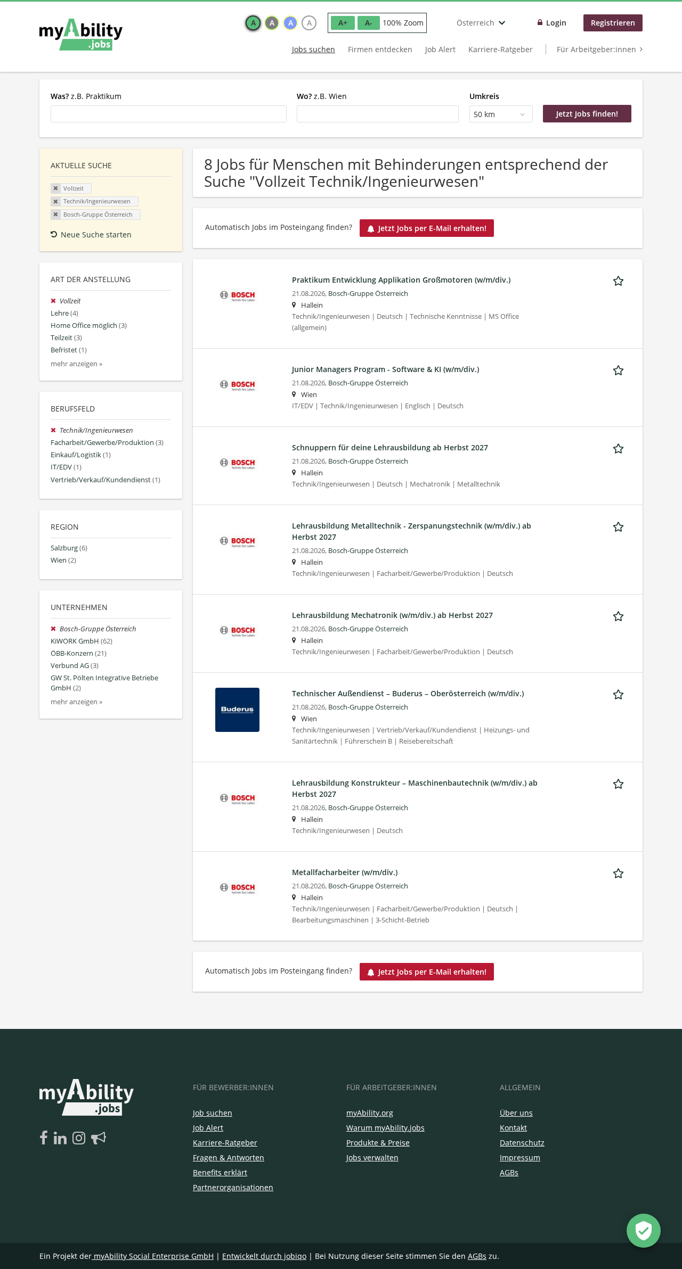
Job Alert (440, 49)
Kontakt (513, 1128)
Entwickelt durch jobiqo (264, 1256)
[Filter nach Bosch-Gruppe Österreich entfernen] (55, 628)
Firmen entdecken (380, 49)
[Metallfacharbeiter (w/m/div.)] (237, 888)
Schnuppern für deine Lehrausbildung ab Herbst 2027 (390, 447)
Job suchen (212, 1113)
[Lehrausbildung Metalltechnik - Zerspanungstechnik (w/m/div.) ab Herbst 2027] (237, 541)
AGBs (509, 1172)
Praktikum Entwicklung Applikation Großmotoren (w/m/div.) (401, 280)
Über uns (516, 1113)
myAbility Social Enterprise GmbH (154, 1256)
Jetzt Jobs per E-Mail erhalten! (432, 228)
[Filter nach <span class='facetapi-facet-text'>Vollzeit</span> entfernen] (56, 188)
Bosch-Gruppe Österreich (368, 293)
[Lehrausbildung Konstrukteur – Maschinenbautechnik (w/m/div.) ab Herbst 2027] (237, 798)
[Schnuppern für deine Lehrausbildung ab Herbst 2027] (237, 463)
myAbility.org (369, 1113)
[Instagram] (80, 1138)
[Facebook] (45, 1138)
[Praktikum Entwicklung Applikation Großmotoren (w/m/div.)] (237, 295)
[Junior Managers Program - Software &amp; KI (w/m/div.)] (237, 385)
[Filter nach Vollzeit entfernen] (55, 301)
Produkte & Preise (378, 1143)
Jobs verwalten (372, 1157)
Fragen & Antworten (228, 1157)
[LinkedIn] (62, 1138)
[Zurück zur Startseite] (81, 35)
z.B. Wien (322, 96)
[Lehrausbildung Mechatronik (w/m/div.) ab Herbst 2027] (237, 630)
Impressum (520, 1157)
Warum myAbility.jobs (385, 1128)
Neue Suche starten (96, 234)
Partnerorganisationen (233, 1187)
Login (556, 23)
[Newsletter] (98, 1138)
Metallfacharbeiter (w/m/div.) (344, 872)
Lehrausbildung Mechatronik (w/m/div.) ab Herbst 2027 (392, 615)
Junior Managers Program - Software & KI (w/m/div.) (385, 369)
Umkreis (484, 96)
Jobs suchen (313, 49)
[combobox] (169, 113)
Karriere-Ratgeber (500, 49)
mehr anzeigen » (76, 363)
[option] (253, 22)
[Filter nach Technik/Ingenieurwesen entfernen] (55, 430)
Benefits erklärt (220, 1172)
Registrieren (613, 23)
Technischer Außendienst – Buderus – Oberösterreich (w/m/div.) (408, 693)
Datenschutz (522, 1143)
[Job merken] (620, 279)
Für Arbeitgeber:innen (596, 49)
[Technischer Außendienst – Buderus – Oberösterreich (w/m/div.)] (237, 709)
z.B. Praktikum (86, 96)
